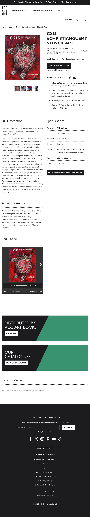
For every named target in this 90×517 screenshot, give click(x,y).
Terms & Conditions (46, 485)
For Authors (46, 468)
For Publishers (46, 464)
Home (4, 27)
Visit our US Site (49, 492)
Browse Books (19, 11)
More (60, 11)
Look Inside (52, 59)
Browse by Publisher (42, 11)
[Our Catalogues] (45, 358)
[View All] (45, 328)
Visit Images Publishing (45, 495)
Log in (49, 70)
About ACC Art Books (46, 460)
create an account (20, 391)
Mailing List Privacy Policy (45, 432)
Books (11, 27)
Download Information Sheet (65, 172)
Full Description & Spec (73, 59)
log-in (9, 391)
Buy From (56, 65)
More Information (68, 2)
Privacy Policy (46, 481)
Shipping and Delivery (46, 477)
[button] (77, 20)
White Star (62, 128)
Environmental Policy (46, 472)
